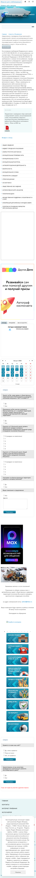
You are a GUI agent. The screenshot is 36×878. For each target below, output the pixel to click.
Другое (5, 498)
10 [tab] (30, 632)
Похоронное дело (8, 193)
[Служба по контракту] (17, 622)
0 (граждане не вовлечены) (13, 436)
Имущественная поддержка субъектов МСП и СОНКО (17, 198)
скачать (7, 131)
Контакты (5, 804)
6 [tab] (19, 632)
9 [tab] (28, 632)
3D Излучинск (6, 182)
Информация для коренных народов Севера (16, 203)
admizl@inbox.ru (27, 602)
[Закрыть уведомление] (33, 816)
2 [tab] (7, 632)
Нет (6, 406)
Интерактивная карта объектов (12, 190)
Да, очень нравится (11, 750)
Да (6, 403)
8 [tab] (25, 632)
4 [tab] (13, 632)
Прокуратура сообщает (10, 175)
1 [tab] (4, 632)
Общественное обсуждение (11, 186)
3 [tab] (10, 632)
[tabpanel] (17, 622)
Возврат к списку (7, 138)
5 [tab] (16, 632)
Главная (5, 801)
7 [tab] (22, 632)
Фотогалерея (7, 812)
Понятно (18, 872)
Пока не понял (9, 753)
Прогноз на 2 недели (22, 328)
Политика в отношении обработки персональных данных (13, 207)
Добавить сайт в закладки (8, 5)
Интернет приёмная (9, 808)
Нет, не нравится (10, 755)
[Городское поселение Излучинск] (18, 11)
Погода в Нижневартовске (17, 327)
